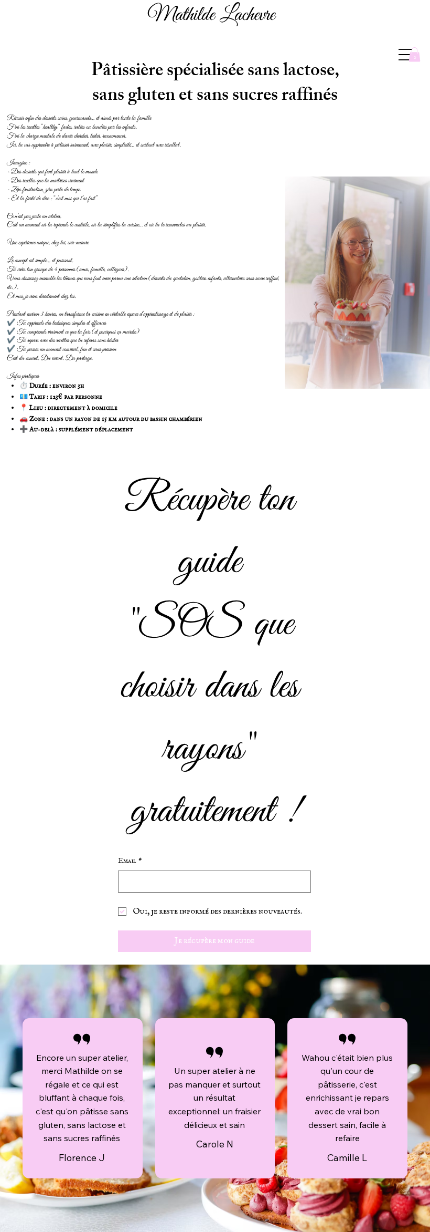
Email (130, 860)
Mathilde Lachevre (211, 15)
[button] (414, 54)
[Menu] (405, 54)
